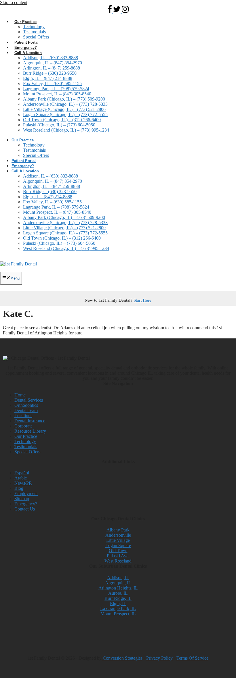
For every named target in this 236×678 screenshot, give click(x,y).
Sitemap (21, 498)
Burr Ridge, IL (118, 598)
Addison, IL (118, 577)
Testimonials (34, 31)
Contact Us (24, 508)
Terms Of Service (192, 658)
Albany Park (118, 529)
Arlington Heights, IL (118, 587)
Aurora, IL (118, 593)
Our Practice (25, 22)
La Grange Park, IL (118, 608)
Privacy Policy (159, 658)
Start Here (142, 300)
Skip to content (13, 2)
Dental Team (26, 410)
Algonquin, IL (118, 582)
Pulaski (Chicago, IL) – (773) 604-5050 (59, 124)
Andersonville (118, 535)
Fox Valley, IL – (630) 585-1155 (52, 83)
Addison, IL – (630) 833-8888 (50, 57)
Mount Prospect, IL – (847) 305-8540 (57, 93)
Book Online (20, 269)
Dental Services (28, 400)
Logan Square (118, 545)
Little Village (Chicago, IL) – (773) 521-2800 (64, 109)
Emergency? (25, 47)
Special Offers (36, 36)
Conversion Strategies (122, 658)
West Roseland (118, 560)
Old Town (118, 550)
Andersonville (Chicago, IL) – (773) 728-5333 (65, 104)
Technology (34, 26)
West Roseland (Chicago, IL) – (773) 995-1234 (66, 130)
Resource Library (30, 431)
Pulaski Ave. (118, 555)
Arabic (20, 477)
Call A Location (28, 53)
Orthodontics (26, 405)
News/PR (23, 483)
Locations (23, 415)
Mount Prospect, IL (118, 613)
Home (20, 394)
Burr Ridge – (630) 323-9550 (50, 73)
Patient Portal (26, 42)
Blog (18, 488)
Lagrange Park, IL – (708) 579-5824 (56, 88)
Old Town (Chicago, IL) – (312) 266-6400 (62, 119)
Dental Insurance (29, 420)
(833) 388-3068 (64, 269)
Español (21, 472)
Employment (26, 493)
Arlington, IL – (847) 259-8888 (51, 68)
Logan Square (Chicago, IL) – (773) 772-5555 (65, 114)
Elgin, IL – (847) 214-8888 (47, 78)
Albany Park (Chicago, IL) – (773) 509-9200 (64, 99)
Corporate (23, 425)
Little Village (118, 540)
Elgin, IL (118, 603)
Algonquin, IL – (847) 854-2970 (52, 62)
